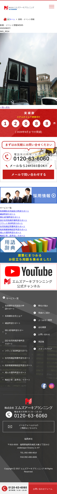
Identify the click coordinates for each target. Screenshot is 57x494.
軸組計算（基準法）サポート (12, 235)
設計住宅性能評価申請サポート (13, 220)
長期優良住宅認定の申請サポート (14, 211)
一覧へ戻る (5, 107)
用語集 (41, 342)
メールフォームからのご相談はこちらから (28, 426)
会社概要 (42, 327)
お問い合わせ (44, 334)
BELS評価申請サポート (10, 217)
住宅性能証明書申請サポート (12, 226)
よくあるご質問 (45, 320)
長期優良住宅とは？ (13, 316)
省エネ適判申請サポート (10, 232)
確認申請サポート (7, 214)
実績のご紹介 (44, 313)
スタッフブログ (45, 349)
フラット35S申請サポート (11, 223)
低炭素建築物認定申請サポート (13, 229)
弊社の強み (43, 306)
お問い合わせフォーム (42, 489)
